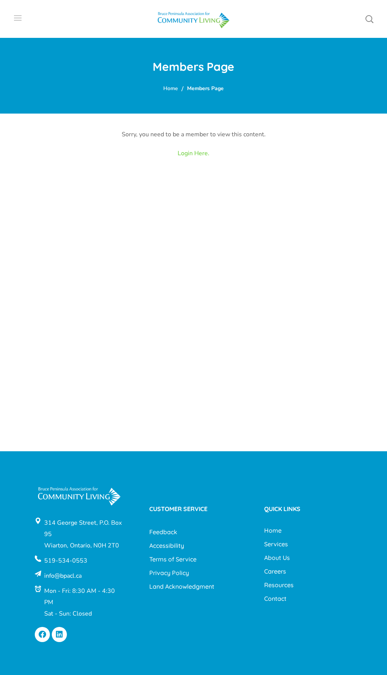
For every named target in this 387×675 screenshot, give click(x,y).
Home (170, 88)
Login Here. (193, 153)
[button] (369, 19)
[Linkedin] (59, 634)
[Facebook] (42, 634)
